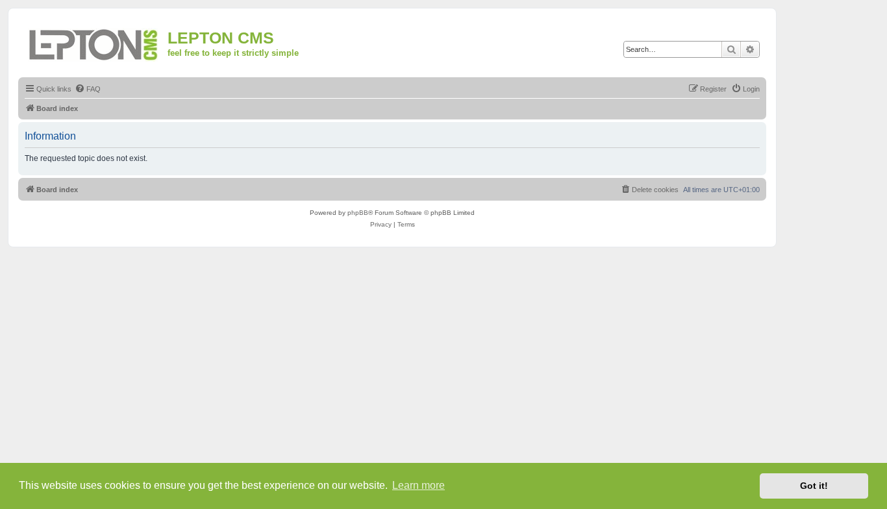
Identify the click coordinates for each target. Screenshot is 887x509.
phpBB (357, 212)
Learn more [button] (418, 485)
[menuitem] (88, 89)
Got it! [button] (814, 485)
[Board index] (94, 42)
